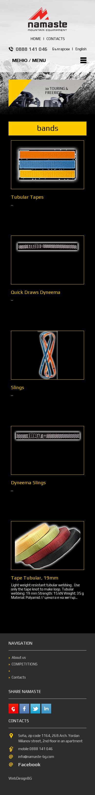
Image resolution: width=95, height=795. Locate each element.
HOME (35, 39)
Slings (17, 387)
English (80, 49)
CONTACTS (56, 39)
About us (19, 657)
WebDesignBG (20, 778)
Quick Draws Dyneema (35, 292)
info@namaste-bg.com (36, 756)
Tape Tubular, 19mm (34, 577)
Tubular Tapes (27, 197)
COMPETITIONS (25, 664)
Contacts (19, 677)
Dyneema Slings (28, 482)
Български (61, 49)
